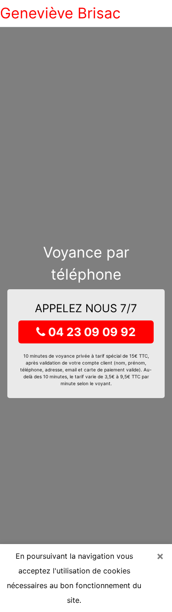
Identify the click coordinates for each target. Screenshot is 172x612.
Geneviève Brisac (60, 13)
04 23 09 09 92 (90, 332)
